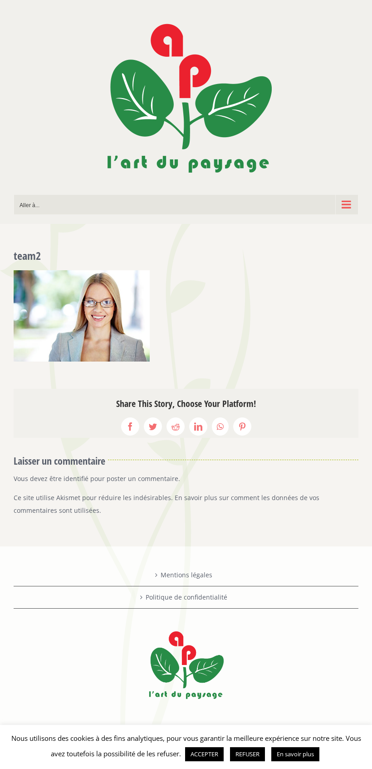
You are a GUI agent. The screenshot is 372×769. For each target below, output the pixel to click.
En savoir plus (295, 754)
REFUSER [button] (247, 754)
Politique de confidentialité (186, 597)
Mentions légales (186, 575)
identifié (76, 478)
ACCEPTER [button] (204, 754)
